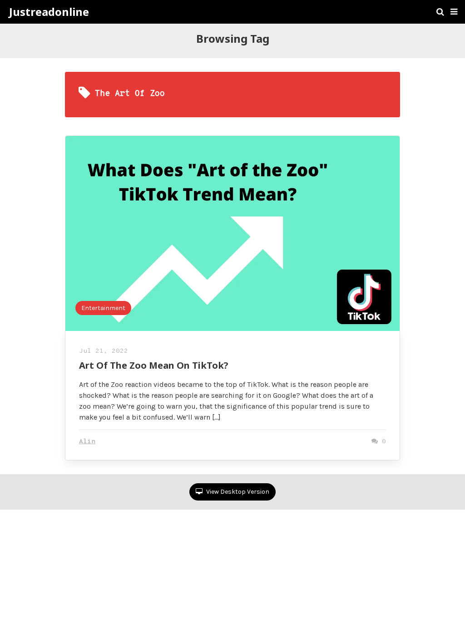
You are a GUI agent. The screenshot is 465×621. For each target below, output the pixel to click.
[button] (453, 11)
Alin (87, 442)
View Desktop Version (237, 492)
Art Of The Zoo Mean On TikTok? (153, 365)
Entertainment (103, 308)
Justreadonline (49, 11)
